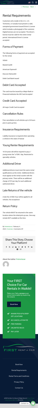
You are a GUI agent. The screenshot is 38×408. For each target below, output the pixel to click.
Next (32, 7)
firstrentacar (8, 226)
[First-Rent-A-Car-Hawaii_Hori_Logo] (7, 1)
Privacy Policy (30, 398)
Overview (10, 229)
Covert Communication (28, 400)
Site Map (15, 400)
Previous (26, 7)
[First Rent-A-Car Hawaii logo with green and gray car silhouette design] (19, 344)
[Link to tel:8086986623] (33, 2)
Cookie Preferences (9, 400)
